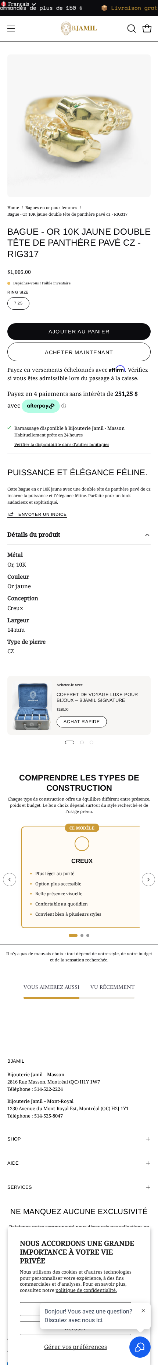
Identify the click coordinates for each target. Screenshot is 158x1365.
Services (19, 1187)
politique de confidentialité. (86, 1290)
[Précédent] (9, 879)
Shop (14, 1139)
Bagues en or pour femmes (51, 207)
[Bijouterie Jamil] (79, 29)
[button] (131, 28)
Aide (13, 1163)
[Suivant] (148, 879)
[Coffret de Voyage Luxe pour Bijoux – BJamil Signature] (32, 705)
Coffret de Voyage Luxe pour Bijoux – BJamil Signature (97, 697)
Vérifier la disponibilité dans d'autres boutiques (61, 444)
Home (13, 207)
